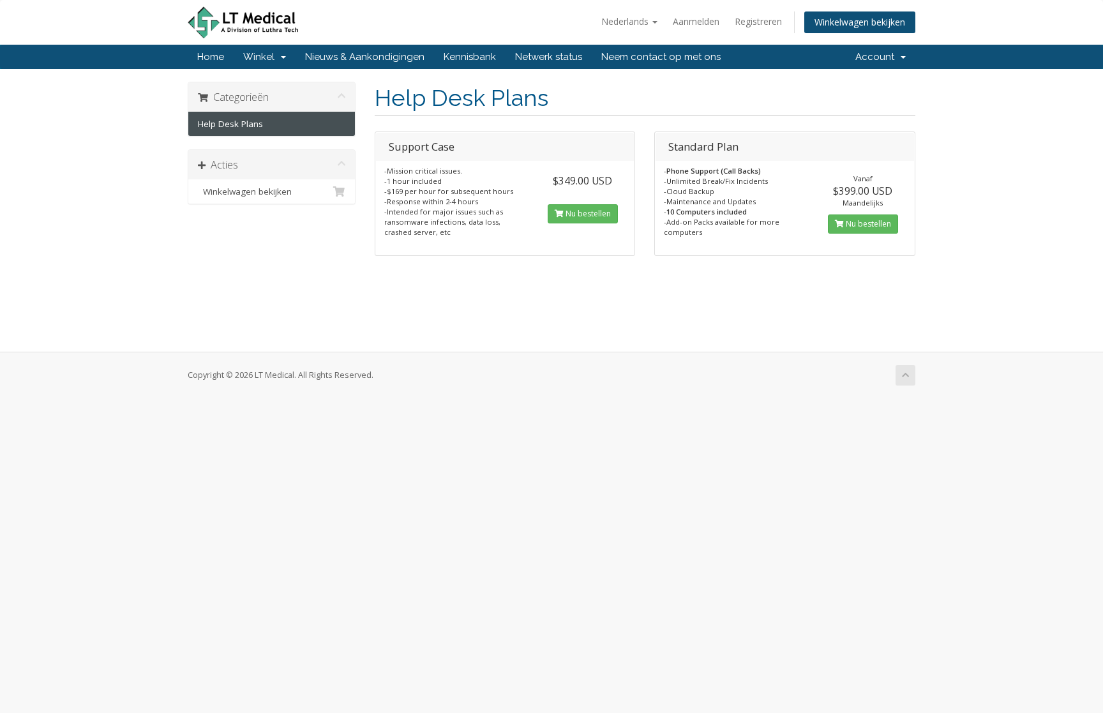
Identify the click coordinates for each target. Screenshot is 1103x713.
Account (877, 57)
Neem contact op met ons (661, 57)
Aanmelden (696, 21)
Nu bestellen (587, 213)
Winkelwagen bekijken (859, 22)
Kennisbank (470, 57)
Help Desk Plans (230, 124)
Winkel (261, 57)
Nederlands (626, 21)
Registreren (758, 21)
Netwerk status (548, 57)
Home (210, 57)
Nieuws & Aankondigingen (364, 57)
